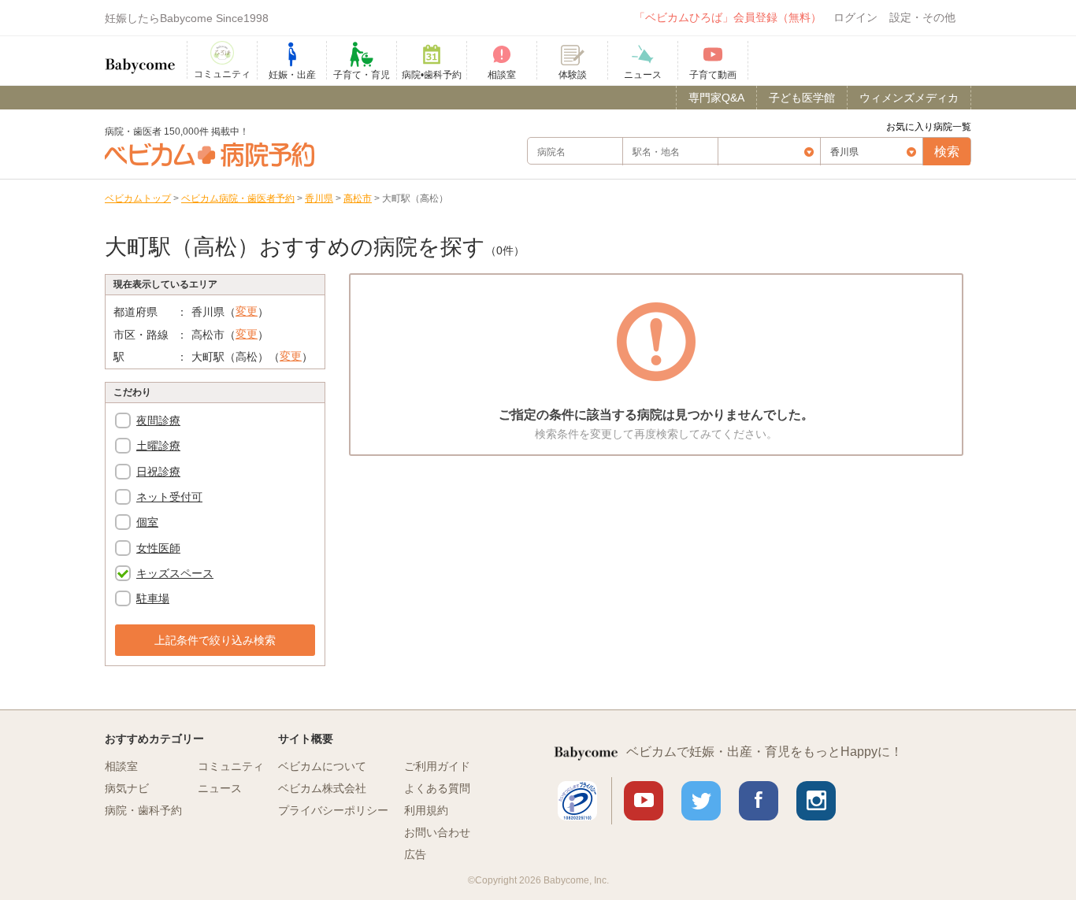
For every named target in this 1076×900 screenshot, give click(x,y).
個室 (147, 522)
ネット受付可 (169, 497)
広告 (415, 854)
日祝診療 (158, 471)
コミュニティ (231, 766)
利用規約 (426, 810)
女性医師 (158, 548)
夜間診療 (158, 420)
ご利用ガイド (437, 766)
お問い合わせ (437, 832)
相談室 (121, 766)
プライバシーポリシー (333, 810)
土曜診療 (158, 445)
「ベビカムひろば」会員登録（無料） (728, 17)
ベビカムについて (322, 766)
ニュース (220, 788)
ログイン (855, 17)
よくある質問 (437, 788)
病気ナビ (127, 788)
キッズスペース (174, 573)
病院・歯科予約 (143, 810)
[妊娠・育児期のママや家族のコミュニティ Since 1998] (140, 58)
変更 (247, 311)
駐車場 (152, 598)
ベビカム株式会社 (322, 788)
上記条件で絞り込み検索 (215, 640)
